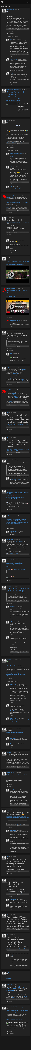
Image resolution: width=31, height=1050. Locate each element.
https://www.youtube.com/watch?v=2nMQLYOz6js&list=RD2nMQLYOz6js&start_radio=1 (17, 261)
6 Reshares (11, 33)
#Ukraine (10, 991)
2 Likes (11, 183)
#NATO (13, 674)
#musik (12, 264)
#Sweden (14, 393)
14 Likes (11, 31)
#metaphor (17, 523)
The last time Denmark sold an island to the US (16, 775)
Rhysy (11, 955)
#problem (17, 563)
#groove (15, 99)
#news (7, 566)
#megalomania (23, 673)
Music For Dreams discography (13, 96)
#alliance (8, 370)
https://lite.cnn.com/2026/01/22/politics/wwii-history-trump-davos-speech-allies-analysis (17, 449)
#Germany (15, 396)
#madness (8, 674)
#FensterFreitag (10, 497)
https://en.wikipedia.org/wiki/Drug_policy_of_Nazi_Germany (19, 720)
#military (15, 522)
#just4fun (26, 522)
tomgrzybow (13, 830)
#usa (23, 520)
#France (14, 394)
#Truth (14, 665)
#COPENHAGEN (10, 197)
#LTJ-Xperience (20, 99)
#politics (12, 519)
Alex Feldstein (13, 738)
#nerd (18, 522)
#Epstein (8, 673)
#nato (11, 522)
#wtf (16, 819)
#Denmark (8, 100)
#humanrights (9, 564)
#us (21, 1019)
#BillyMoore (19, 200)
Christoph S (9, 331)
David (11, 39)
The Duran (17, 307)
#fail (7, 819)
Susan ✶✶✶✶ (9, 490)
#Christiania (9, 207)
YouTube (20, 275)
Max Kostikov (9, 539)
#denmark (16, 562)
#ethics (21, 563)
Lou (7, 257)
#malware (8, 520)
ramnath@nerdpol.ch (11, 195)
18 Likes (11, 145)
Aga (7, 120)
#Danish (23, 995)
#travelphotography (10, 498)
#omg (18, 819)
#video (10, 401)
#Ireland (17, 397)
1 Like (11, 56)
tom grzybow (13, 73)
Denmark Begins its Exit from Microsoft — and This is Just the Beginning (17, 1011)
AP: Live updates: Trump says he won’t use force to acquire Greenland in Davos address (17, 590)
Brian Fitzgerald (14, 59)
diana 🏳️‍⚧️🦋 (10, 569)
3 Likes (11, 362)
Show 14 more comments (12, 36)
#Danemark (21, 264)
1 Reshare (11, 350)
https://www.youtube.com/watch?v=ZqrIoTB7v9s (17, 290)
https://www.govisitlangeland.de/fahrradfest (19, 188)
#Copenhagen (9, 495)
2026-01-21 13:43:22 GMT (19, 569)
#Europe (8, 392)
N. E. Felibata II (13, 240)
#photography (17, 497)
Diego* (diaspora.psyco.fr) (16, 153)
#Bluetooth (18, 520)
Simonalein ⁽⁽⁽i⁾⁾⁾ (11, 822)
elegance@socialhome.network (13, 89)
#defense (24, 369)
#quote (11, 562)
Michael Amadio (10, 728)
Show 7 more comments (12, 150)
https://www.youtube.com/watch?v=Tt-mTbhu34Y (17, 202)
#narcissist (15, 373)
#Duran (8, 292)
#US (17, 732)
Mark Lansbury (9, 984)
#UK (7, 295)
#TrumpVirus (9, 665)
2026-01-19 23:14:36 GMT (21, 822)
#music (8, 99)
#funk (11, 99)
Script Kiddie (9, 367)
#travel (22, 497)
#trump (8, 522)
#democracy (16, 564)
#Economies (9, 296)
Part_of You (9, 972)
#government (9, 1019)
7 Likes (10, 348)
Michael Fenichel (10, 586)
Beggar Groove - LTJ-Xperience (16, 93)
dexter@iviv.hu (9, 752)
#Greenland (22, 674)
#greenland (17, 519)
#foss (14, 1019)
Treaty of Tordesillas (18, 541)
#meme (8, 519)
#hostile (26, 996)
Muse (11, 353)
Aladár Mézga (13, 531)
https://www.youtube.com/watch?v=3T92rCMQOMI (17, 222)
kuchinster (8, 460)
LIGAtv (16, 275)
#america (26, 520)
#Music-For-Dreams (15, 100)
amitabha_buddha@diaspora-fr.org (14, 1007)
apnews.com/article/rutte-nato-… (16, 375)
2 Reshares (11, 147)
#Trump (9, 378)
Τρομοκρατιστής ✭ (15, 479)
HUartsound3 (13, 606)
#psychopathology (15, 673)
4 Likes (10, 526)
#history (13, 523)
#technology (23, 519)
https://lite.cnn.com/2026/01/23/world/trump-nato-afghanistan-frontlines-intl (17, 425)
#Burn (14, 296)
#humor (22, 522)
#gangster (17, 674)
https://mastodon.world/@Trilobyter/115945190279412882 (17, 493)
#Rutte (21, 378)
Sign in (28, 2)
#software (8, 523)
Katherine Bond (10, 9)
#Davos (22, 379)
